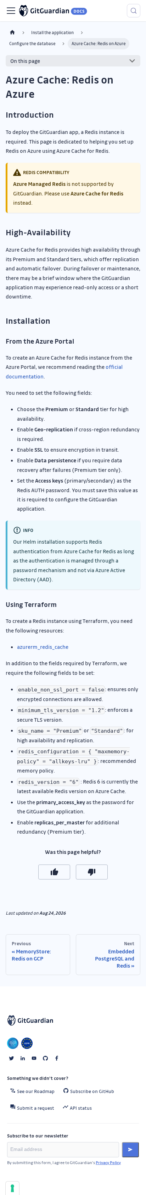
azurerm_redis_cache (42, 646)
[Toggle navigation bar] (11, 10)
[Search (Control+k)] (133, 10)
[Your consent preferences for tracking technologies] (12, 1188)
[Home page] (12, 32)
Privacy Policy (108, 1162)
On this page (25, 60)
